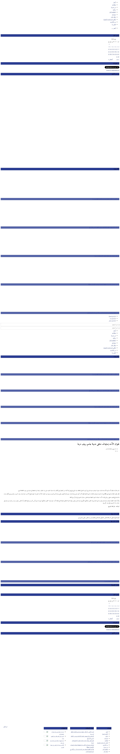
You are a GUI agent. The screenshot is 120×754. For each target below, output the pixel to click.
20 (112, 52)
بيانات (107, 736)
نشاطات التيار (105, 749)
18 (115, 52)
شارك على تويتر (113, 318)
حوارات (106, 738)
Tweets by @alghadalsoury (112, 70)
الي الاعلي (5, 727)
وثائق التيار (106, 752)
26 (113, 54)
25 (115, 54)
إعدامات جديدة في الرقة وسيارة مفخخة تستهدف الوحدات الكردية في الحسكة (103, 284)
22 (108, 52)
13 (112, 49)
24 (116, 54)
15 (108, 49)
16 (118, 52)
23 (118, 54)
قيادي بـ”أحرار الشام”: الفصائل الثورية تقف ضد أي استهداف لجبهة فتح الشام (103, 562)
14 (110, 49)
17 (116, 52)
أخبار (107, 732)
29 (108, 54)
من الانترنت (105, 745)
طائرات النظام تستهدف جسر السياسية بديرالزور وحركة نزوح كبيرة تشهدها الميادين (103, 313)
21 (110, 52)
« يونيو (117, 59)
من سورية (106, 747)
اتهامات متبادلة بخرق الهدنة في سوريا (112, 581)
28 (110, 54)
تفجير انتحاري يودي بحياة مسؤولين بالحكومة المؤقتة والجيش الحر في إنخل (105, 542)
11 (115, 49)
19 (113, 52)
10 (116, 49)
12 (113, 49)
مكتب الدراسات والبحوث (102, 743)
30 (118, 57)
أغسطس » (110, 59)
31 (116, 57)
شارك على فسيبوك (112, 316)
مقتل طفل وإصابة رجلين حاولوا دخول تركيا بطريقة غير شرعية (107, 256)
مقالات (106, 741)
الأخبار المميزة (105, 734)
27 (112, 54)
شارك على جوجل (112, 321)
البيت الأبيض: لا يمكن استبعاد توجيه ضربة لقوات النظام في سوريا (105, 199)
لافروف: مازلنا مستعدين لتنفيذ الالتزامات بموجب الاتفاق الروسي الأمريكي (104, 227)
